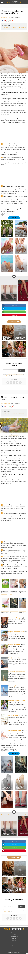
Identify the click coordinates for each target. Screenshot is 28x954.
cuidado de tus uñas (11, 193)
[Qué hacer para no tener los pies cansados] (7, 807)
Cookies (13, 934)
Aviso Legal (14, 938)
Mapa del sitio (14, 945)
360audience (17, 952)
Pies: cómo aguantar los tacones (20, 770)
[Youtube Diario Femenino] (20, 383)
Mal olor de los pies (13, 715)
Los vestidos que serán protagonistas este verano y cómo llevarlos (20, 354)
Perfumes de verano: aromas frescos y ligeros (20, 338)
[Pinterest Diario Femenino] (11, 383)
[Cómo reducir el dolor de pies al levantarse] (21, 807)
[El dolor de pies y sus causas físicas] (21, 271)
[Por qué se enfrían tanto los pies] (7, 772)
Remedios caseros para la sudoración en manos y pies (14, 592)
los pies (5, 553)
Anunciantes (14, 942)
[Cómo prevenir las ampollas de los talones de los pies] (7, 254)
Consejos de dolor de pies (14, 658)
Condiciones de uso (20, 374)
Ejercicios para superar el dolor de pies (7, 788)
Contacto (14, 940)
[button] (3, 2)
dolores (18, 464)
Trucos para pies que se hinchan (16, 700)
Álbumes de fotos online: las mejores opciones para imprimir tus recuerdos (8, 337)
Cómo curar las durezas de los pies (20, 252)
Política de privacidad (14, 936)
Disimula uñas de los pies (14, 618)
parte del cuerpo (13, 434)
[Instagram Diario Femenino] (14, 383)
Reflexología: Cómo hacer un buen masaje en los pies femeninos (5, 592)
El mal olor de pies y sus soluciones (6, 269)
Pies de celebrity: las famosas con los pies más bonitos (14, 279)
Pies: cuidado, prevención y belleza (6, 234)
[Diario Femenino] (14, 2)
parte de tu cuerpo (14, 84)
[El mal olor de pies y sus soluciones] (7, 271)
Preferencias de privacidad (12, 374)
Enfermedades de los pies (14, 730)
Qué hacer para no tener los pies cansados (7, 805)
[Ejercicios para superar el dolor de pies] (7, 789)
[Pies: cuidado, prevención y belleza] (7, 236)
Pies (4, 211)
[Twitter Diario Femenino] (17, 383)
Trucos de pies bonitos (14, 644)
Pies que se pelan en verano (15, 686)
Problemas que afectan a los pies (16, 671)
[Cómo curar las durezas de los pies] (21, 254)
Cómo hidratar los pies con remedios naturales (20, 234)
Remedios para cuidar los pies (16, 631)
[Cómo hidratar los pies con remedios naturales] (21, 236)
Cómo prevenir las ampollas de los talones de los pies (7, 251)
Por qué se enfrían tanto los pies (6, 770)
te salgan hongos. (12, 154)
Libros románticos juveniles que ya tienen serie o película (8, 355)
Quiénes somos (14, 932)
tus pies (11, 508)
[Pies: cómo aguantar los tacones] (21, 772)
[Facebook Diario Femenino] (8, 383)
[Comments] (12, 20)
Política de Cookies (6, 375)
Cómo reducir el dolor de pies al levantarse (20, 805)
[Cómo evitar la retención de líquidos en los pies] (21, 789)
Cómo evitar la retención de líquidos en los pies (20, 787)
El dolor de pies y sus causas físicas (20, 269)
